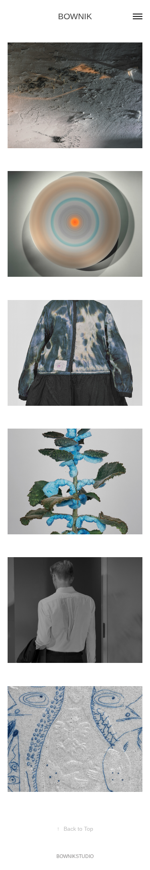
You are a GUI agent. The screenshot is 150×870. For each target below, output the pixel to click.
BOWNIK (75, 16)
